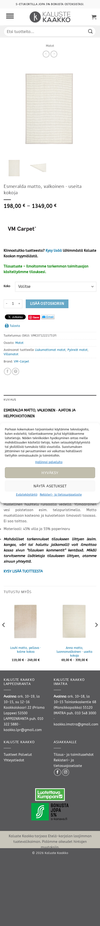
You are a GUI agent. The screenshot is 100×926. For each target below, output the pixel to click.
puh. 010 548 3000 (81, 713)
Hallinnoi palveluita (48, 462)
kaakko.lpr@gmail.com (23, 730)
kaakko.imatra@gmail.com (76, 724)
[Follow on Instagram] (65, 772)
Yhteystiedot (14, 760)
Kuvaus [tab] (10, 400)
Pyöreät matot (77, 350)
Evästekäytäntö (26, 494)
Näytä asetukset (50, 486)
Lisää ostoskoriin (47, 304)
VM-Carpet (21, 361)
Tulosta (15, 326)
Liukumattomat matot (50, 350)
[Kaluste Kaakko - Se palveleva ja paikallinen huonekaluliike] (50, 17)
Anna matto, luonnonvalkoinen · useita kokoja (74, 651)
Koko (7, 286)
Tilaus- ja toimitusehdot (74, 755)
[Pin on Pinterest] (15, 371)
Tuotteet (10, 755)
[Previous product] (53, 54)
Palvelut (25, 755)
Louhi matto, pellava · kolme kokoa (25, 649)
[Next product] (46, 54)
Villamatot (11, 354)
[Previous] (4, 634)
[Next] (96, 634)
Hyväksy (50, 473)
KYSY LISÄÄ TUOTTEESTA (23, 571)
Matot (50, 46)
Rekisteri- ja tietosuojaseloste (61, 494)
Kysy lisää (54, 251)
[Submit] (90, 31)
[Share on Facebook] (7, 371)
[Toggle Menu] (10, 17)
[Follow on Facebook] (57, 772)
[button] (94, 17)
